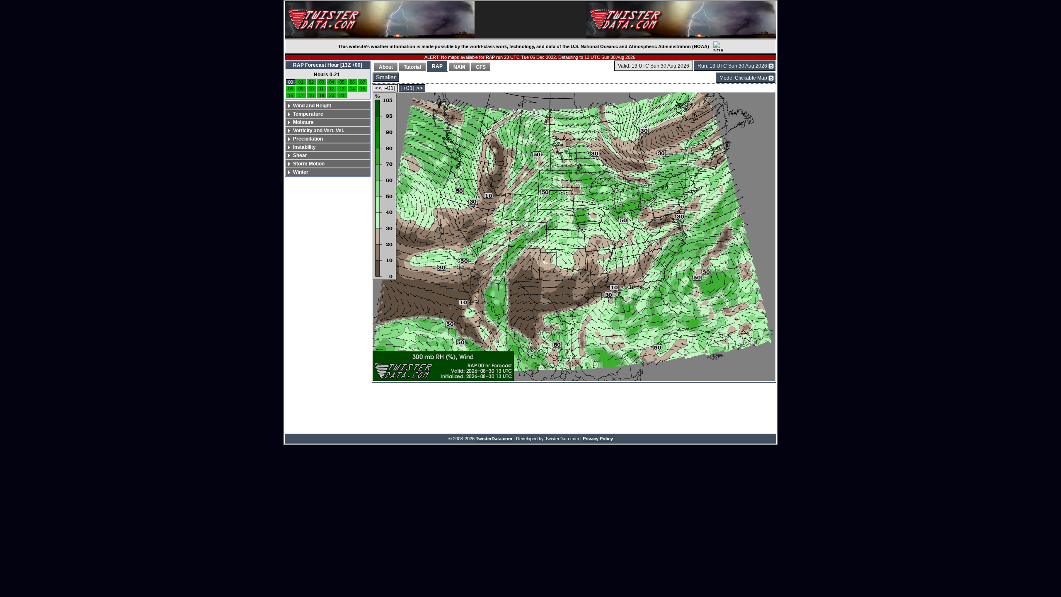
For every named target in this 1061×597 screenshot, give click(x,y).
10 (311, 88)
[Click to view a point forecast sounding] (574, 237)
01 (300, 82)
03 (321, 82)
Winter (300, 172)
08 (290, 88)
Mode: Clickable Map (743, 78)
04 (331, 82)
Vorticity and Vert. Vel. (318, 130)
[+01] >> (412, 88)
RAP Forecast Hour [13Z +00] (327, 65)
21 (341, 95)
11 (321, 88)
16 (290, 95)
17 (300, 95)
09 (300, 88)
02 (311, 82)
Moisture (303, 122)
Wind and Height (312, 106)
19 (321, 95)
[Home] (380, 20)
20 (331, 95)
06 (352, 82)
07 (362, 82)
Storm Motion (309, 164)
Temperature (308, 114)
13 (341, 88)
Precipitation (308, 139)
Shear (300, 155)
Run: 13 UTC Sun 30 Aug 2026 (732, 66)
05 (341, 82)
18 (311, 95)
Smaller (386, 77)
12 (331, 88)
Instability (304, 147)
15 (362, 88)
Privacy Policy (598, 438)
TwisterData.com (494, 438)
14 (352, 88)
